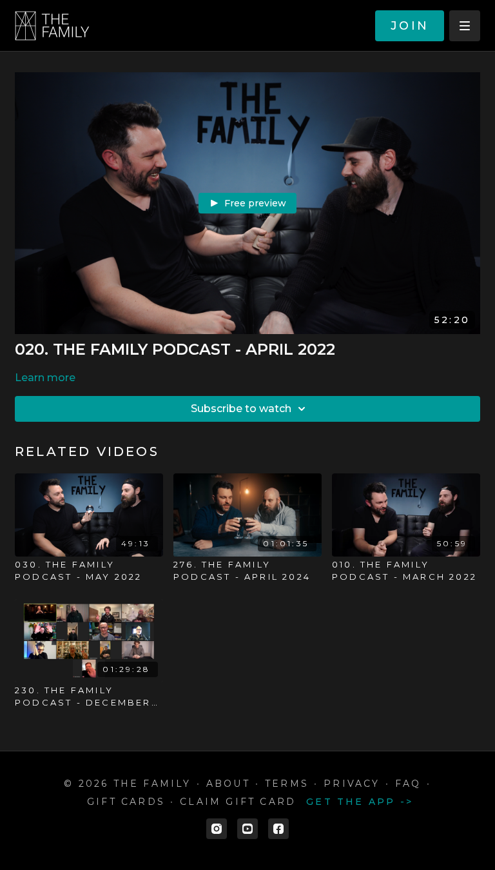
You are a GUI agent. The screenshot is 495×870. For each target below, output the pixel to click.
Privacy (352, 783)
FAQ (408, 783)
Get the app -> (359, 801)
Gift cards (126, 801)
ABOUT (228, 783)
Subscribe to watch (241, 408)
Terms (287, 783)
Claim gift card (238, 801)
